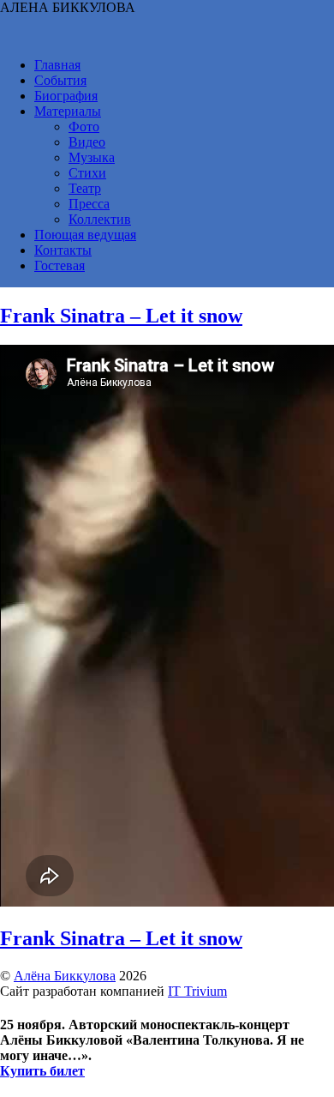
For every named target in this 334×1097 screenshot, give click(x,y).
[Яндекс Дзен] (297, 26)
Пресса (89, 203)
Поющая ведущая (85, 234)
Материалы (67, 111)
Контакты (63, 250)
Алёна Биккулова (65, 975)
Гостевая (59, 265)
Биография (66, 95)
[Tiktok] (107, 26)
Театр (85, 188)
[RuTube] (265, 26)
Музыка (92, 157)
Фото (84, 126)
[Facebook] (139, 26)
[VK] (44, 26)
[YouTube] (12, 26)
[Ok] (170, 26)
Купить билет (42, 1071)
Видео (87, 142)
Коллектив (100, 219)
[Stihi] (234, 26)
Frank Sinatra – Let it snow (121, 315)
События (60, 80)
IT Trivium (197, 991)
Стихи (87, 173)
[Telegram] (75, 26)
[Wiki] (202, 26)
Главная (57, 64)
